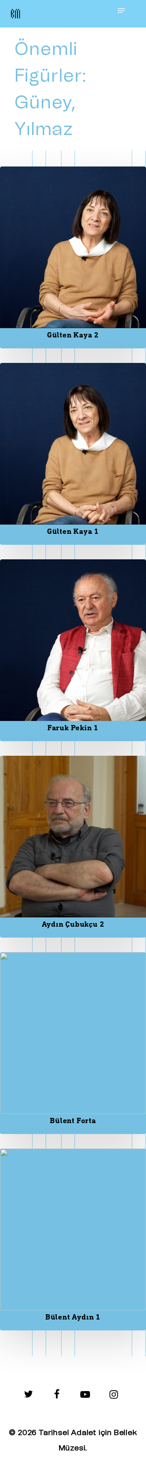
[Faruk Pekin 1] (73, 650)
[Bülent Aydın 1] (73, 1239)
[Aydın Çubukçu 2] (73, 847)
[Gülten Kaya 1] (73, 454)
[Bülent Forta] (73, 1043)
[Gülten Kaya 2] (73, 257)
